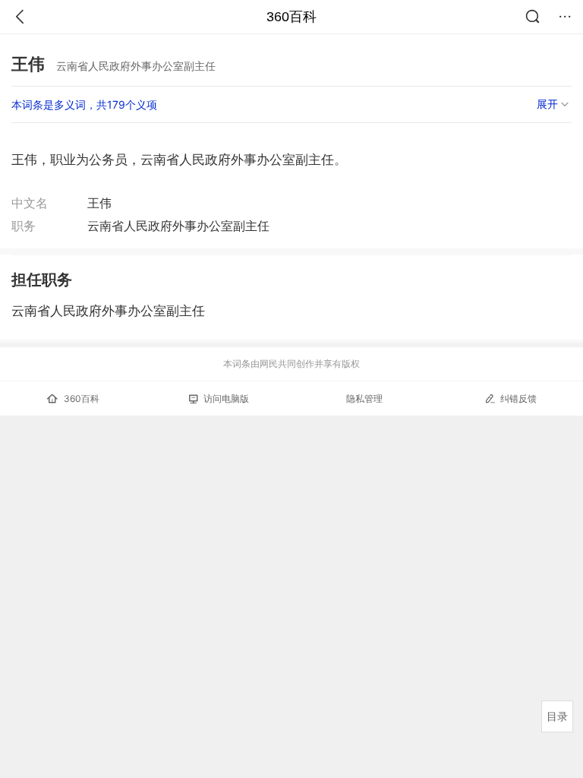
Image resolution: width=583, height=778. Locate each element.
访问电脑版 (226, 398)
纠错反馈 (518, 398)
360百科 (291, 16)
